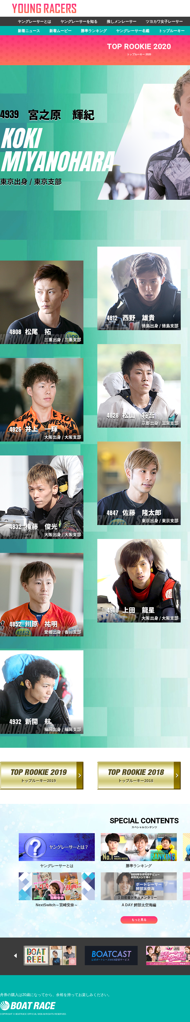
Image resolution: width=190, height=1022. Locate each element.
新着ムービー (60, 31)
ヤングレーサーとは (34, 21)
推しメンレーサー (121, 21)
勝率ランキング (94, 31)
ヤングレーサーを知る (79, 21)
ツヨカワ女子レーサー (164, 21)
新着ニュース (29, 31)
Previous (19, 955)
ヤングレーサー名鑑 (132, 31)
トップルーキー (172, 31)
